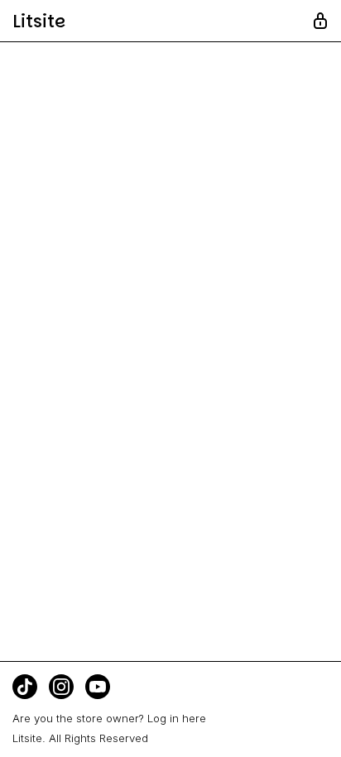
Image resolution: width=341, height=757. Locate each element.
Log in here (176, 718)
